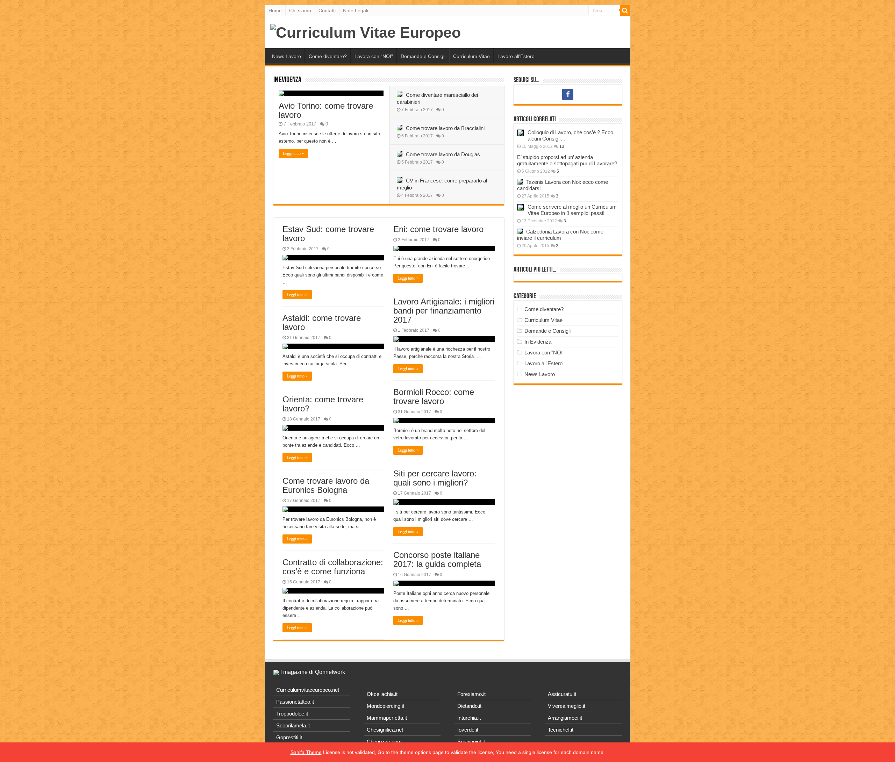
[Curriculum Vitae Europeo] (365, 31)
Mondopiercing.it (385, 706)
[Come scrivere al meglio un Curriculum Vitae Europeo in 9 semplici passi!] (520, 207)
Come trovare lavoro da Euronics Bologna (325, 485)
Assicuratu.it (562, 694)
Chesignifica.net (385, 730)
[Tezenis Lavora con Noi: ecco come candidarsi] (520, 182)
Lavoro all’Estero (516, 56)
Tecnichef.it (560, 730)
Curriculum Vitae (471, 56)
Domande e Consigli (423, 56)
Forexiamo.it (471, 694)
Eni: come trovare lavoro (438, 229)
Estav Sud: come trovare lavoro (328, 233)
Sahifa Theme (306, 752)
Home (275, 10)
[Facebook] (567, 94)
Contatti (327, 10)
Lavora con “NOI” (374, 56)
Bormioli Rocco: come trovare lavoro (433, 396)
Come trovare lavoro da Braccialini (445, 128)
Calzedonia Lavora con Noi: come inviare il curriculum (560, 235)
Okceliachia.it (382, 694)
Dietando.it (469, 706)
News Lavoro (286, 56)
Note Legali (355, 10)
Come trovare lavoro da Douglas (443, 154)
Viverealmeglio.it (566, 706)
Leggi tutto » (293, 153)
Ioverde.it (467, 730)
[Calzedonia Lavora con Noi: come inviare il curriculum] (520, 231)
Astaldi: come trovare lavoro (321, 322)
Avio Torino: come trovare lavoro (326, 110)
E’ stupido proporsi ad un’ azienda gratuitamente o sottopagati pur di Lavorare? (567, 160)
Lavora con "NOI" (544, 352)
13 (561, 146)
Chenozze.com (384, 742)
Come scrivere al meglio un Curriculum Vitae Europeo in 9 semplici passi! (572, 210)
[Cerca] (625, 10)
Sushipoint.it (471, 742)
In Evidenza (287, 80)
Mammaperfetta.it (387, 718)
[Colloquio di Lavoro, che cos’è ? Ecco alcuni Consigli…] (520, 132)
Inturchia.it (469, 718)
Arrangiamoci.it (565, 718)
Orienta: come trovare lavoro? (322, 404)
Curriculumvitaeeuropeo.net (307, 690)
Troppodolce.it (292, 714)
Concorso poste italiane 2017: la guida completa (437, 559)
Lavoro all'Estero (543, 363)
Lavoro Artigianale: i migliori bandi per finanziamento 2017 (443, 310)
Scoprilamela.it (293, 725)
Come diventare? (328, 56)
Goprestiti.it (289, 737)
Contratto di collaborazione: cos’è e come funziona (332, 567)
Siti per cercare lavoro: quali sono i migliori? (435, 478)
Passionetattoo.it (295, 702)
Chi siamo (300, 10)
